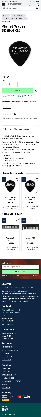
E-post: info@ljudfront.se (11, 313)
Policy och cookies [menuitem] (9, 378)
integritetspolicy (33, 275)
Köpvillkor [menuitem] (6, 372)
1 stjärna (3, 114)
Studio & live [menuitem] (7, 356)
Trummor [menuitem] (5, 353)
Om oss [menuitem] (4, 384)
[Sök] (37, 8)
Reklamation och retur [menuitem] (11, 381)
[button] (3, 4)
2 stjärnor (5, 114)
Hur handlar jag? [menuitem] (9, 375)
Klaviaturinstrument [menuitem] (10, 350)
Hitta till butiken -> (8, 324)
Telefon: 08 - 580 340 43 (11, 310)
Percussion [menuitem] (6, 360)
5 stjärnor (11, 114)
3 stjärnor (7, 114)
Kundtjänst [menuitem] (6, 369)
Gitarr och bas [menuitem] (8, 347)
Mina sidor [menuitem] (6, 387)
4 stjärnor (9, 114)
